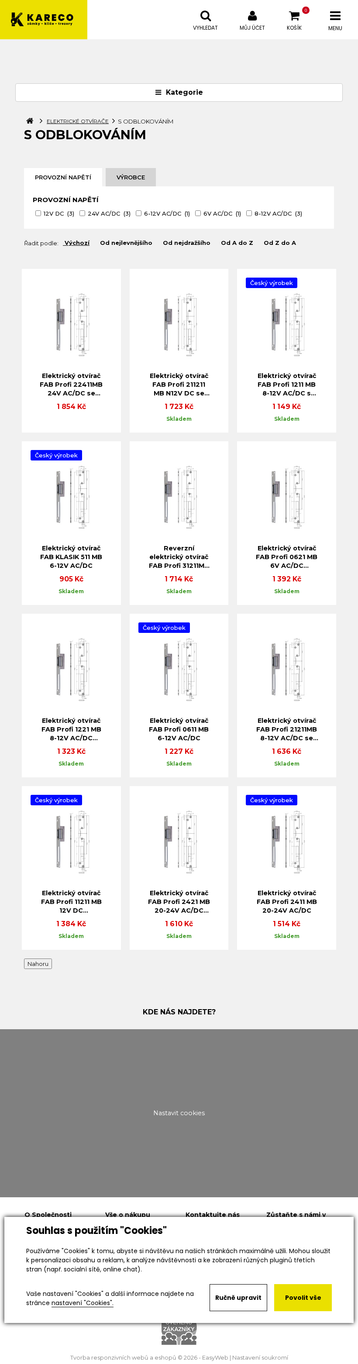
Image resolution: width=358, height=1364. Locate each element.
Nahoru (38, 963)
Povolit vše (303, 1297)
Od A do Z (237, 242)
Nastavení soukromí (260, 1357)
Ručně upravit (238, 1297)
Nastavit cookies (179, 1113)
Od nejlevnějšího (126, 242)
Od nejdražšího (186, 242)
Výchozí (77, 242)
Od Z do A (280, 242)
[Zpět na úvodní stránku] (43, 19)
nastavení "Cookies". (83, 1303)
